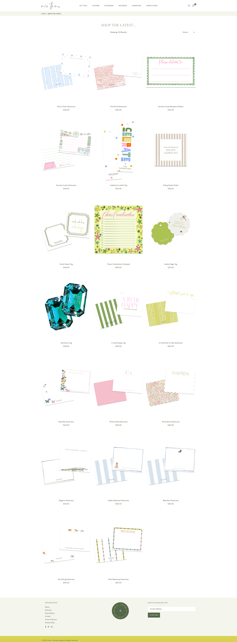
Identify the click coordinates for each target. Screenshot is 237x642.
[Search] (189, 5)
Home (43, 14)
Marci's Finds (152, 6)
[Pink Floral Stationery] (118, 71)
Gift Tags (83, 6)
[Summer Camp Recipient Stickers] (171, 71)
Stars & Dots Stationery (66, 106)
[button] (193, 5)
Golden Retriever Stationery (118, 500)
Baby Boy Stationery (171, 500)
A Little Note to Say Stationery (171, 343)
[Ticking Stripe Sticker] (171, 150)
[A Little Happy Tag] (118, 307)
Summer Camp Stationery (66, 185)
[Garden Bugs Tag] (171, 228)
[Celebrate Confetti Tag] (118, 150)
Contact (47, 616)
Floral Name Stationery (171, 422)
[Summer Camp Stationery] (66, 150)
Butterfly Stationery (66, 422)
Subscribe (154, 615)
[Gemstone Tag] (66, 307)
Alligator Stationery (66, 500)
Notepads (123, 6)
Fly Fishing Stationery (66, 579)
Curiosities (136, 6)
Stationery (109, 6)
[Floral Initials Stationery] (118, 386)
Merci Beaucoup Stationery (118, 579)
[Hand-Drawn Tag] (66, 228)
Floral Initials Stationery (118, 422)
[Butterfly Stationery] (66, 386)
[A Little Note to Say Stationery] (171, 307)
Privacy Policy (50, 622)
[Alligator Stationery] (66, 465)
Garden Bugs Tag (170, 264)
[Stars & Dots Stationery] (66, 71)
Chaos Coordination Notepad (118, 264)
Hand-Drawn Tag (66, 264)
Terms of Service (51, 619)
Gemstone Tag (66, 343)
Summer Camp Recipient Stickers (170, 106)
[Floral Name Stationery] (171, 386)
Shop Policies (50, 613)
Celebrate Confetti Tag (118, 185)
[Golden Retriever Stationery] (118, 465)
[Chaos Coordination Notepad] (118, 228)
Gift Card (48, 610)
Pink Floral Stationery (118, 106)
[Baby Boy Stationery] (171, 465)
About (47, 607)
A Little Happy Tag (118, 343)
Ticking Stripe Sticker (171, 185)
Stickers (95, 6)
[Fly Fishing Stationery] (66, 544)
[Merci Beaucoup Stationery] (118, 544)
